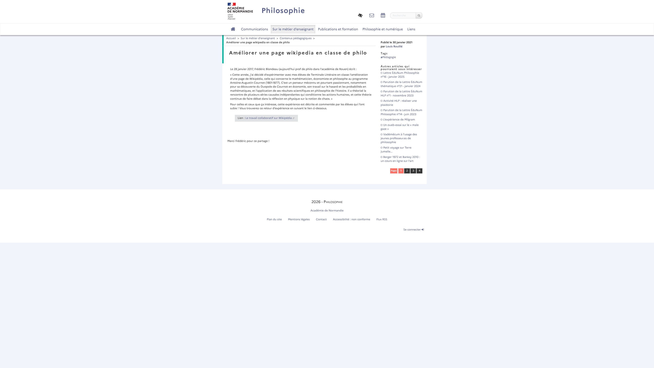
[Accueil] (240, 11)
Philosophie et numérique (382, 29)
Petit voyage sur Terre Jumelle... (396, 149)
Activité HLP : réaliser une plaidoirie (399, 102)
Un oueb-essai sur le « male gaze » (400, 127)
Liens (411, 29)
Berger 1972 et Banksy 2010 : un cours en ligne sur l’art (400, 159)
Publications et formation (338, 29)
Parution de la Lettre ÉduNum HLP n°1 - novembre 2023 (401, 93)
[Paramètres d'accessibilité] (360, 15)
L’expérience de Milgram (399, 119)
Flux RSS (381, 219)
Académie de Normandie (327, 210)
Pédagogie (389, 57)
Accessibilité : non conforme (351, 219)
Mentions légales (299, 219)
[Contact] (371, 15)
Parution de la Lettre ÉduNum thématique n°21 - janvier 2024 (401, 84)
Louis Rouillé (394, 46)
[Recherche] (419, 15)
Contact (321, 219)
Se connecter (412, 229)
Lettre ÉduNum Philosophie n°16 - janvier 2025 (400, 75)
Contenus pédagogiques (296, 38)
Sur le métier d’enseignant (293, 29)
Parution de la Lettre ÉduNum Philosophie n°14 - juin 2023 (401, 112)
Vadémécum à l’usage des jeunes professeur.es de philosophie (399, 138)
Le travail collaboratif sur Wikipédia (268, 118)
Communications (254, 29)
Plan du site (274, 219)
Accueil (231, 38)
